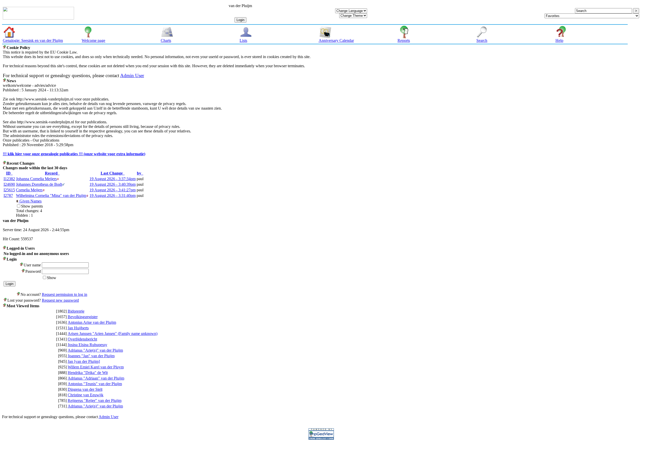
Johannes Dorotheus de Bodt (39, 184)
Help (559, 40)
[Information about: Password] (23, 271)
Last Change (112, 173)
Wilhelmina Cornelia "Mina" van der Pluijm (51, 195)
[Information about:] (5, 47)
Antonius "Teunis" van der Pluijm (95, 384)
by (139, 173)
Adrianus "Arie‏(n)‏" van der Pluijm (95, 350)
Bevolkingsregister (83, 317)
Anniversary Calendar (336, 40)
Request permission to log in (64, 294)
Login (240, 20)
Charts (166, 40)
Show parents (32, 206)
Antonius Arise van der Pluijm (92, 322)
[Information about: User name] (22, 265)
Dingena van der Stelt (85, 389)
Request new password (60, 300)
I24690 (9, 184)
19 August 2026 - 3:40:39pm (112, 184)
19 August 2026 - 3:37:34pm (112, 179)
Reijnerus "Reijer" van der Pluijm (94, 400)
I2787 (8, 195)
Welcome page (93, 40)
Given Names (30, 201)
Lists (243, 40)
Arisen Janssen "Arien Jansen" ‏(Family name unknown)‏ (112, 333)
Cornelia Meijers (29, 190)
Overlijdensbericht (82, 339)
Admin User (132, 75)
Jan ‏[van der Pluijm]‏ (84, 361)
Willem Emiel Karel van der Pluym (96, 367)
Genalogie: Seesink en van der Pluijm (33, 40)
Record (51, 173)
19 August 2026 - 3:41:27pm (112, 190)
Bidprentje (76, 311)
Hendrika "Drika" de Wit (88, 372)
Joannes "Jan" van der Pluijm (91, 356)
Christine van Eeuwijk (85, 395)
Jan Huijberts (78, 328)
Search (481, 40)
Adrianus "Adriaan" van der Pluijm (96, 378)
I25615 (9, 190)
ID (8, 173)
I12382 (9, 179)
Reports (404, 40)
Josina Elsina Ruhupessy (87, 345)
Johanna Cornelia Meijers (36, 179)
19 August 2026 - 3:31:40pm (112, 195)
